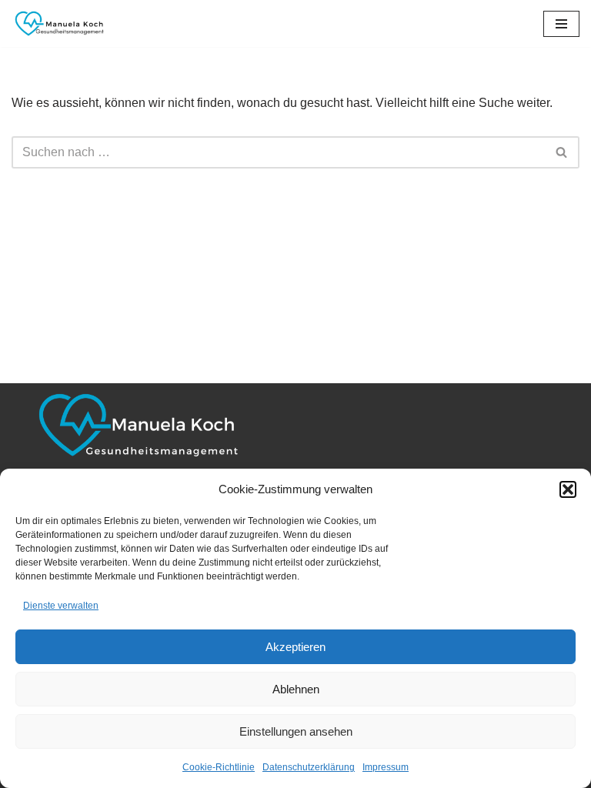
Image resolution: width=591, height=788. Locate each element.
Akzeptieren (295, 646)
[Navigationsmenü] (561, 24)
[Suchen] (562, 152)
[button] (568, 489)
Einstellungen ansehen (295, 731)
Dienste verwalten (60, 605)
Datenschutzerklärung (308, 767)
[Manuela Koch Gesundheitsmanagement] (58, 23)
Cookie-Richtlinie (218, 767)
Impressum (385, 767)
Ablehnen (295, 689)
